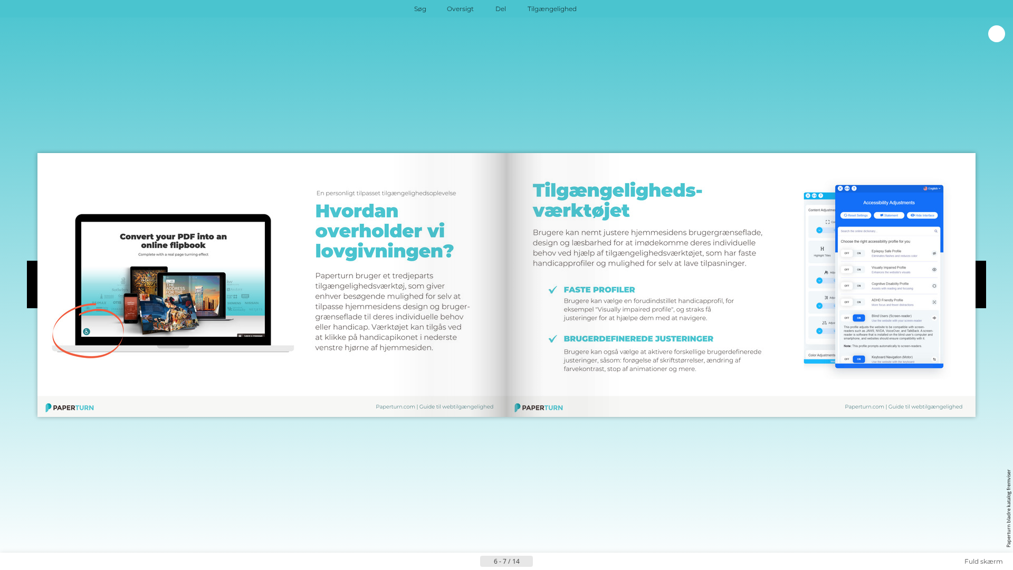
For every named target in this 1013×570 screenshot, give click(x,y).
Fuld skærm (983, 561)
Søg (420, 9)
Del (500, 9)
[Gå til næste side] (541, 561)
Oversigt (460, 9)
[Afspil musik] (598, 9)
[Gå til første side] (454, 561)
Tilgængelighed (552, 9)
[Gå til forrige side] (471, 561)
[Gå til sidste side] (558, 561)
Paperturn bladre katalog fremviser (1008, 508)
